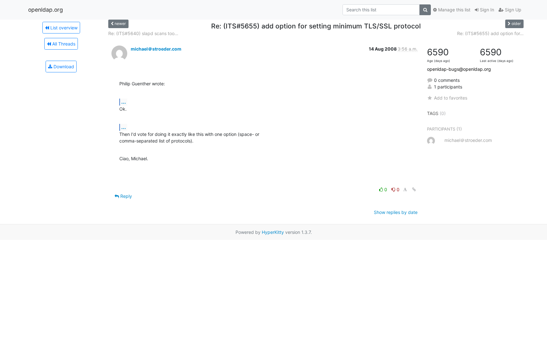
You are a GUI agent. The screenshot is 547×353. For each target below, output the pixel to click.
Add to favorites (450, 97)
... (123, 102)
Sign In (486, 9)
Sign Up (512, 9)
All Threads (63, 43)
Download (63, 66)
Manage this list (453, 9)
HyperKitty (273, 232)
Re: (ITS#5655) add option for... (490, 33)
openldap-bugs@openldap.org (459, 69)
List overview (63, 27)
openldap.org (45, 9)
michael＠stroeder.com (156, 49)
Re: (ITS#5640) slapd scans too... (143, 33)
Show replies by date (396, 212)
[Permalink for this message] (414, 189)
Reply (125, 196)
